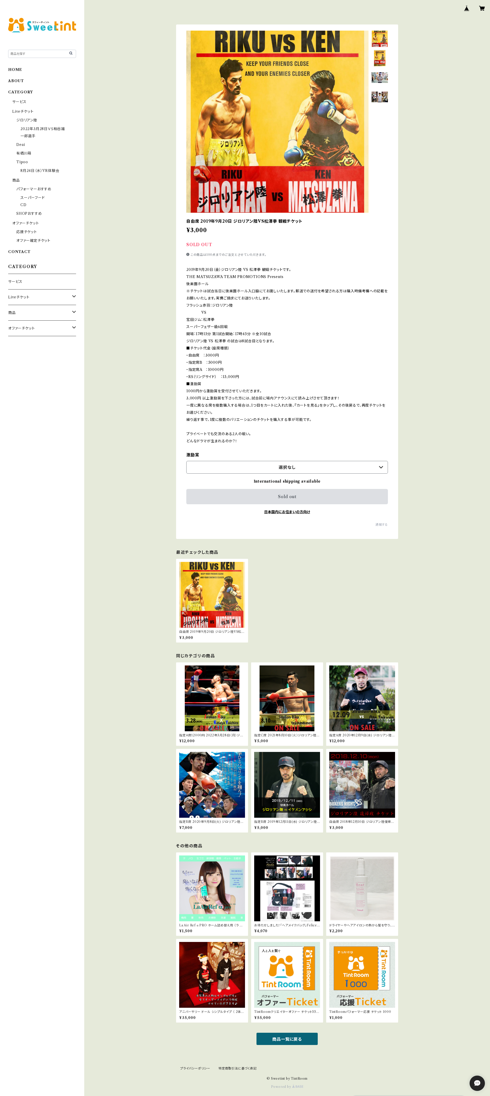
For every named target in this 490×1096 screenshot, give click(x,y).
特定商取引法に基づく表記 (237, 1068)
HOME (15, 69)
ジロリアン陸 (26, 120)
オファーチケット (25, 223)
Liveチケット (22, 111)
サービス (19, 101)
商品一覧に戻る (287, 1039)
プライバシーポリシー (195, 1068)
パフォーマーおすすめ (34, 189)
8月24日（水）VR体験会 (39, 170)
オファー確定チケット (33, 240)
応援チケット (26, 232)
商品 (16, 180)
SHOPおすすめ (29, 213)
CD (23, 205)
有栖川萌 (23, 153)
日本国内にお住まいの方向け (287, 512)
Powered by (281, 1087)
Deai (22, 144)
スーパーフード (32, 197)
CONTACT (19, 251)
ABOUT (16, 81)
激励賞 (192, 454)
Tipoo (22, 162)
